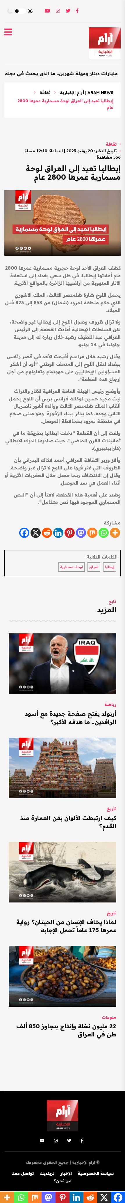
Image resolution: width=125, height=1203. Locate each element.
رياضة (110, 704)
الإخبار (66, 1173)
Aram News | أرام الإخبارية (86, 92)
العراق (94, 567)
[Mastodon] (81, 533)
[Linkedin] (58, 533)
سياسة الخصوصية (96, 1173)
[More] (115, 533)
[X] (36, 533)
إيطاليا (109, 567)
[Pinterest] (70, 533)
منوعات (109, 1017)
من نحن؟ (63, 1180)
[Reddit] (47, 533)
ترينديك (47, 1173)
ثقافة (45, 92)
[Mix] (92, 533)
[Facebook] (24, 533)
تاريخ (111, 808)
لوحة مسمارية (71, 567)
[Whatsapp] (104, 533)
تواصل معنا (22, 1173)
